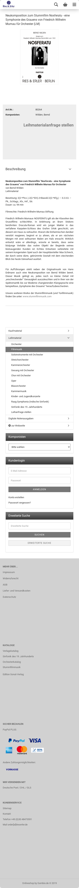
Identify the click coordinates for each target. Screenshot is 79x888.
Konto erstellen (16, 497)
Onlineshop (28, 883)
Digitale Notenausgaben (20, 418)
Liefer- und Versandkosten (16, 590)
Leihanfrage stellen (21, 412)
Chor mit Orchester (21, 375)
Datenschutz (9, 597)
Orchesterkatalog (12, 662)
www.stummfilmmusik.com (37, 296)
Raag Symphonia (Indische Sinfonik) (30, 401)
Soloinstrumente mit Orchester (27, 354)
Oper (13, 380)
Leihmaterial (14, 338)
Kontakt (7, 813)
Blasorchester (18, 386)
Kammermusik (18, 391)
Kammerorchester (20, 365)
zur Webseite (18, 425)
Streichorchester (19, 359)
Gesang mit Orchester (22, 370)
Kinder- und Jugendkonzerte (25, 396)
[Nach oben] (68, 882)
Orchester (16, 344)
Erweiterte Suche (39, 543)
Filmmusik (16, 349)
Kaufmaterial (15, 330)
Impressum (9, 572)
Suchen (39, 534)
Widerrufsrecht (10, 578)
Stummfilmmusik (12, 667)
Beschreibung (16, 169)
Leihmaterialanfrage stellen (48, 125)
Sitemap (7, 808)
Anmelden (39, 489)
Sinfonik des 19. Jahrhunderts (26, 407)
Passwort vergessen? (19, 502)
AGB (5, 584)
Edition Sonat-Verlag (13, 674)
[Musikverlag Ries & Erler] (7, 4)
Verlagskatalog (10, 651)
